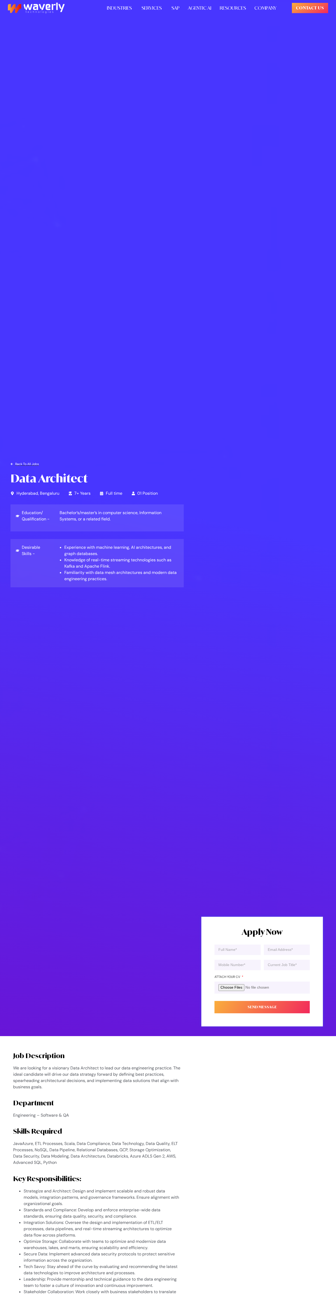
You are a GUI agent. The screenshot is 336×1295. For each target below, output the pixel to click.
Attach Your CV (227, 977)
